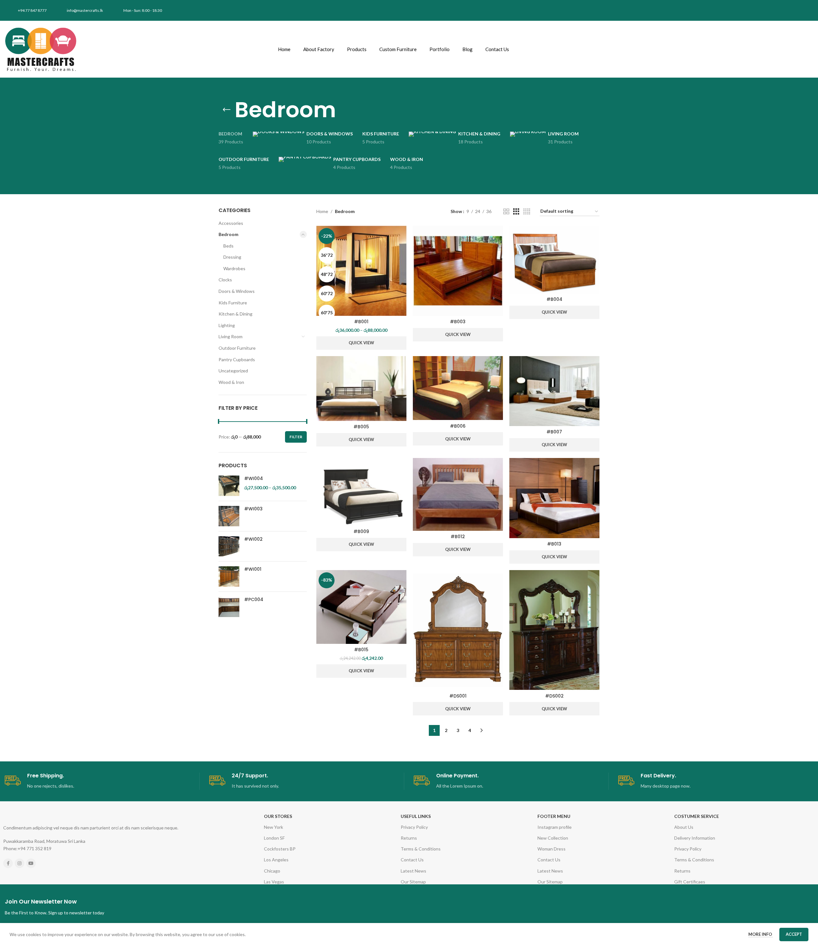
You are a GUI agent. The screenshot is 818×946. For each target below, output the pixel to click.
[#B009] (361, 492)
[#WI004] (229, 486)
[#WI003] (229, 516)
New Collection (552, 838)
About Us (683, 827)
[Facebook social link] (8, 863)
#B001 (361, 321)
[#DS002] (554, 630)
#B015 (361, 649)
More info (760, 934)
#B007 (554, 432)
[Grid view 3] (516, 212)
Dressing (232, 257)
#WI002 (253, 539)
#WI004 (253, 479)
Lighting (227, 325)
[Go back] (227, 109)
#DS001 (458, 696)
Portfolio (439, 49)
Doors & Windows (237, 291)
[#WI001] (229, 576)
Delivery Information (694, 838)
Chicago (272, 871)
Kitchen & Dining (235, 314)
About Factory (318, 49)
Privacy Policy (414, 827)
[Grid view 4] (526, 212)
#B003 (458, 321)
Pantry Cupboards (237, 359)
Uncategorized (233, 370)
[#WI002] (229, 546)
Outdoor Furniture (237, 348)
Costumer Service (696, 816)
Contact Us (497, 49)
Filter (295, 436)
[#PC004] (229, 607)
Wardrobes (234, 268)
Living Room (231, 336)
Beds (228, 245)
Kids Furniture (233, 302)
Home (284, 49)
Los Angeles (276, 859)
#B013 (554, 544)
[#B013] (554, 498)
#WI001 (252, 569)
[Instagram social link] (19, 863)
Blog (467, 49)
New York (273, 827)
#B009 (361, 531)
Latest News (413, 871)
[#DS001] (458, 630)
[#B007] (554, 391)
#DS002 (554, 696)
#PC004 (253, 600)
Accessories (231, 223)
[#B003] (458, 271)
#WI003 (253, 509)
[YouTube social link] (31, 863)
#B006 (458, 426)
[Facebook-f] (700, 10)
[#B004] (554, 260)
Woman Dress (551, 848)
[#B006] (458, 388)
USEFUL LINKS (416, 816)
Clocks (225, 279)
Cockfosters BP (280, 848)
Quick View (361, 342)
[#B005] (361, 388)
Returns (409, 838)
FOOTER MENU (553, 816)
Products (357, 49)
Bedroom (228, 234)
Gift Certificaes (689, 881)
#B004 (554, 299)
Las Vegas (274, 881)
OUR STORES (278, 816)
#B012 (458, 536)
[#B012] (458, 494)
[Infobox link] (102, 781)
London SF (274, 838)
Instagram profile (554, 827)
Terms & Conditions (421, 848)
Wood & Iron (231, 382)
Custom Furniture (398, 49)
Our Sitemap (413, 881)
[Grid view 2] (506, 212)
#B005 (361, 426)
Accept (794, 934)
